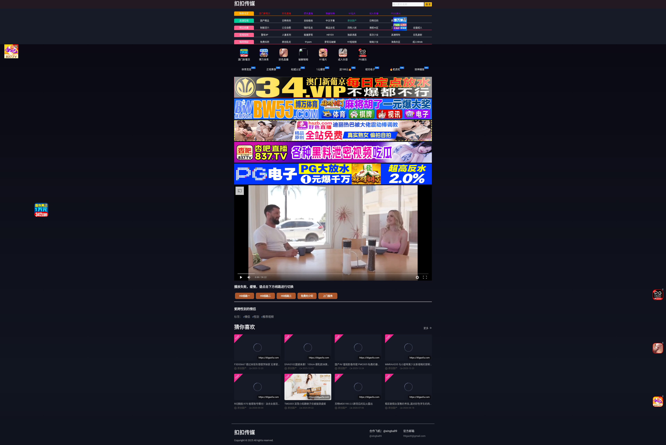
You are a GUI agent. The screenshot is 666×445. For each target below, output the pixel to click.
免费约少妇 (307, 295)
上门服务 (328, 295)
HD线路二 (265, 295)
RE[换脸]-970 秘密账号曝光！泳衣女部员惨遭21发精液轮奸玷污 (268, 403)
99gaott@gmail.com (414, 436)
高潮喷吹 (395, 34)
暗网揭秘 (244, 42)
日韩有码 (286, 20)
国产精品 (264, 20)
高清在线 (244, 20)
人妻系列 (286, 34)
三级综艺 (395, 27)
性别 (256, 316)
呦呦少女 (373, 42)
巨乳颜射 (417, 34)
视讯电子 (370, 69)
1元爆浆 (320, 69)
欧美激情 (395, 20)
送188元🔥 (345, 69)
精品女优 (330, 27)
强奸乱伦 (308, 27)
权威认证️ (296, 69)
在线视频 (244, 34)
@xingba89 (375, 436)
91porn (308, 42)
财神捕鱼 (419, 69)
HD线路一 (244, 295)
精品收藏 (244, 27)
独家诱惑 (352, 34)
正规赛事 (271, 69)
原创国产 (352, 20)
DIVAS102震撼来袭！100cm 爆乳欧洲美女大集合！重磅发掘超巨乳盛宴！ (324, 364)
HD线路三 (286, 295)
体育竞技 (246, 69)
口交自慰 (286, 27)
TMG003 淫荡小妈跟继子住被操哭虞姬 (305, 403)
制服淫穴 (264, 27)
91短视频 (352, 42)
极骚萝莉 (308, 34)
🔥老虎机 (395, 69)
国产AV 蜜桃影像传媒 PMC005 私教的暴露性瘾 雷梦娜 (364, 364)
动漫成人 (417, 27)
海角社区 (395, 42)
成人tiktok (418, 42)
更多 (426, 328)
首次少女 (373, 34)
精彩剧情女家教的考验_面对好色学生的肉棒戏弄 (411, 403)
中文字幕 (330, 20)
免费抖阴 (264, 42)
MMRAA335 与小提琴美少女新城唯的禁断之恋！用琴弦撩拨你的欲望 (422, 364)
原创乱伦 (286, 42)
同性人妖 (352, 27)
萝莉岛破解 (330, 42)
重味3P (264, 34)
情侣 (247, 316)
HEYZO (330, 34)
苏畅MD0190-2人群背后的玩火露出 (354, 403)
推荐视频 (268, 316)
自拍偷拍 (308, 20)
